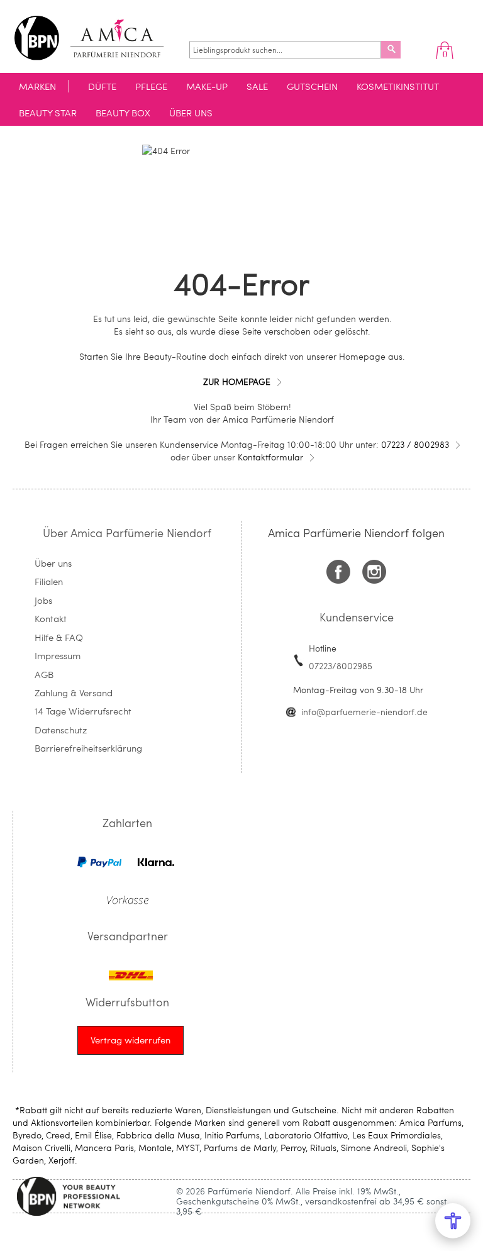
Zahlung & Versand (74, 692)
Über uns (53, 563)
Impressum (57, 655)
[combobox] (285, 49)
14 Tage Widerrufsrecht (83, 710)
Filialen (49, 581)
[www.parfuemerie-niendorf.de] (98, 38)
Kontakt (51, 618)
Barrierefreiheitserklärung (88, 748)
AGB (44, 674)
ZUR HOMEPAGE (236, 381)
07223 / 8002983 (415, 444)
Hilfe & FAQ (59, 637)
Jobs (43, 600)
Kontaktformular (270, 457)
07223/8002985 (340, 666)
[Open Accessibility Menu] (452, 1220)
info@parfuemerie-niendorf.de (364, 712)
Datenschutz (61, 729)
